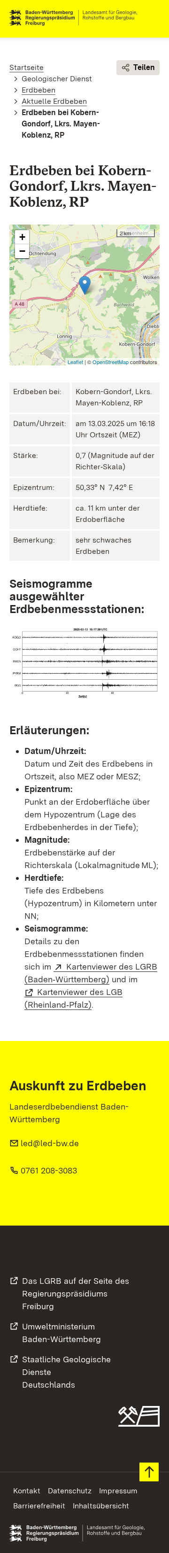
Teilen (144, 67)
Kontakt (26, 1490)
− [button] (22, 251)
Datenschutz (70, 1490)
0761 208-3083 (49, 1170)
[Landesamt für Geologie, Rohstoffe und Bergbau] (77, 17)
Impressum (118, 1490)
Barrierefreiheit (39, 1505)
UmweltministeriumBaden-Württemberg (61, 1332)
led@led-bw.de (50, 1143)
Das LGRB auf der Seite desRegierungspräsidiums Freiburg (75, 1293)
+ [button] (22, 237)
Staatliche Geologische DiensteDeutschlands (66, 1372)
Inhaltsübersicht (101, 1505)
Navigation (152, 17)
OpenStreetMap (110, 361)
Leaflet (75, 361)
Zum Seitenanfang (149, 1472)
